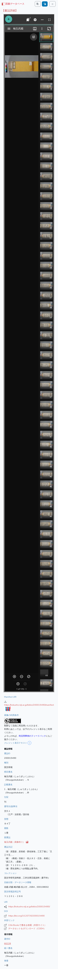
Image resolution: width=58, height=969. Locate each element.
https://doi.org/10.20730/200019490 (26, 915)
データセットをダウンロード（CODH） (27, 928)
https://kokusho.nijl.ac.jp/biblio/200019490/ (29, 906)
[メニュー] (52, 4)
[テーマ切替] (38, 4)
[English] (45, 4)
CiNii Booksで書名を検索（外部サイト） (27, 925)
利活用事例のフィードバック (32, 735)
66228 (7, 943)
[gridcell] (12, 4)
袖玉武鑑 (15, 841)
